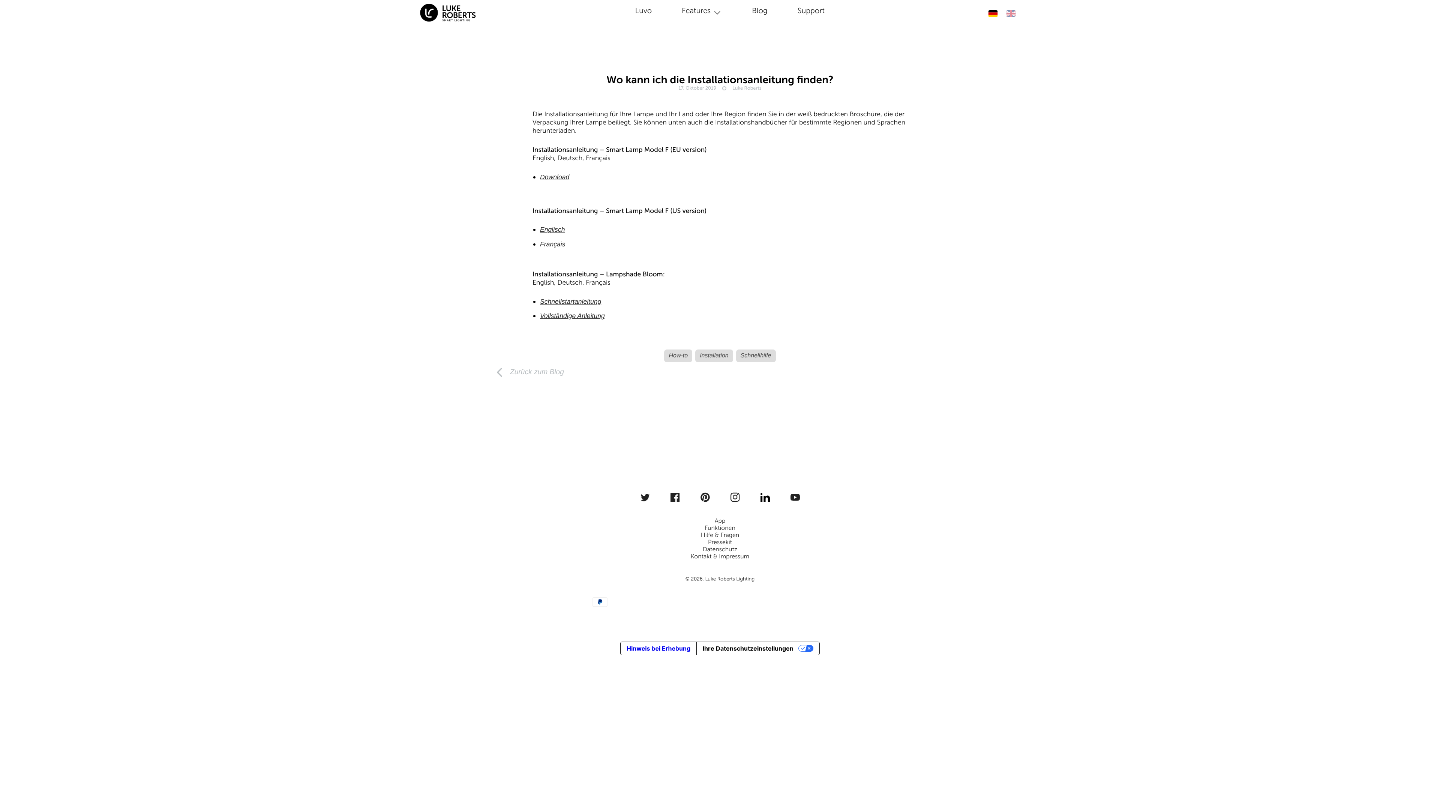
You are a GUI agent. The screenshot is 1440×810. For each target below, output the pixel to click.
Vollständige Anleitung (572, 316)
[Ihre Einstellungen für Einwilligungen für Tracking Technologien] (1424, 775)
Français (552, 244)
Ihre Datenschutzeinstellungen (748, 648)
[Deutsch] (993, 14)
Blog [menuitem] (760, 10)
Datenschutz (720, 549)
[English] (1011, 14)
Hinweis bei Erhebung (658, 648)
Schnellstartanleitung (570, 301)
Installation (714, 355)
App (720, 521)
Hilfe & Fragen (720, 535)
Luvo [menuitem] (643, 10)
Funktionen (720, 528)
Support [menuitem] (811, 10)
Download (554, 177)
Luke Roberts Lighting (729, 579)
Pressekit (720, 542)
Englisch (552, 229)
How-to (678, 355)
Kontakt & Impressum (720, 556)
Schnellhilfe (756, 355)
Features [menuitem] (696, 10)
